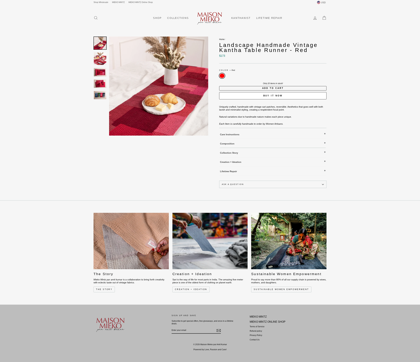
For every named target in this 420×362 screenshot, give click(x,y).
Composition (227, 143)
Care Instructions (229, 134)
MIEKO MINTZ (118, 2)
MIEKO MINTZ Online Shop (140, 2)
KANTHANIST (241, 18)
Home (222, 39)
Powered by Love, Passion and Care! (210, 349)
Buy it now (273, 95)
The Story (104, 289)
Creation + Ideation (230, 162)
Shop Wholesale (101, 2)
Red (222, 75)
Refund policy (256, 331)
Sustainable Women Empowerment (281, 289)
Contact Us (255, 340)
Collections (178, 18)
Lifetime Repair (269, 18)
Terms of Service (257, 326)
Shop (157, 18)
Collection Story (229, 152)
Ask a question (233, 184)
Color (227, 70)
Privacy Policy (256, 335)
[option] (158, 86)
